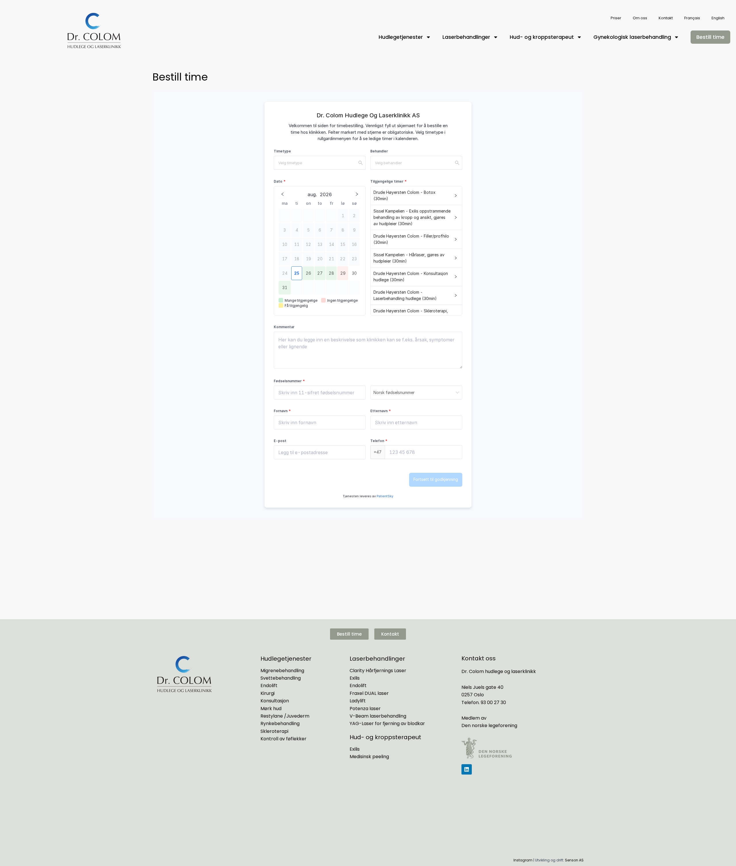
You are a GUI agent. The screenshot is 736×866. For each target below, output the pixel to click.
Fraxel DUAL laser (369, 693)
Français (692, 18)
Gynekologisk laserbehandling (632, 37)
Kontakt (666, 18)
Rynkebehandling (280, 723)
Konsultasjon (274, 700)
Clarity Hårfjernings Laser (378, 670)
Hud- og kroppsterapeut (542, 37)
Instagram (522, 860)
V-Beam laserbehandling (378, 716)
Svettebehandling (280, 678)
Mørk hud (270, 708)
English (718, 18)
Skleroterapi (274, 731)
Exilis (355, 678)
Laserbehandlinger (466, 37)
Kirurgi (267, 693)
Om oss (640, 18)
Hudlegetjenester (401, 37)
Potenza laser (365, 708)
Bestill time (710, 37)
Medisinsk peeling (369, 756)
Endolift (268, 685)
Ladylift (358, 700)
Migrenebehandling (282, 670)
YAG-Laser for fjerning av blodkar (387, 723)
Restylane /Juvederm (284, 716)
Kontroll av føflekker (283, 738)
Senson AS (574, 860)
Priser (616, 18)
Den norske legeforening (489, 725)
